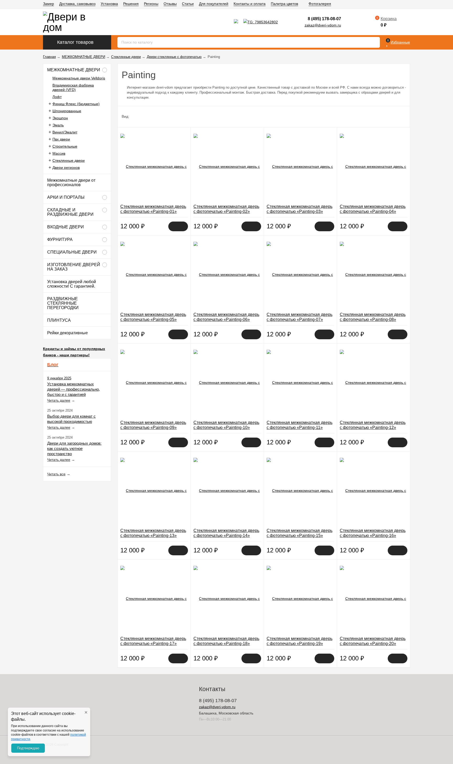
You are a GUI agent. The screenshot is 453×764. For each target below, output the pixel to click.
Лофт (57, 97)
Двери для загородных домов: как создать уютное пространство (74, 448)
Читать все (56, 474)
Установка (109, 4)
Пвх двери (61, 139)
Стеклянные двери (68, 160)
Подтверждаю (28, 748)
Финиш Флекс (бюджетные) (76, 104)
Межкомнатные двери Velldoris (78, 78)
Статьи (188, 4)
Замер (48, 4)
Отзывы (170, 4)
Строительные (64, 146)
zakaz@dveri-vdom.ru (323, 25)
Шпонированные (66, 111)
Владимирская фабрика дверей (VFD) (73, 87)
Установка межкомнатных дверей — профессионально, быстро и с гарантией (73, 389)
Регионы (151, 4)
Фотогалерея (320, 4)
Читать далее (58, 400)
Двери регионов (66, 167)
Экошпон (60, 118)
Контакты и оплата (250, 4)
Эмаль (58, 125)
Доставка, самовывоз (77, 4)
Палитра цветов (284, 4)
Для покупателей (213, 4)
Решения (131, 4)
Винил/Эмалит (64, 132)
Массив (58, 153)
